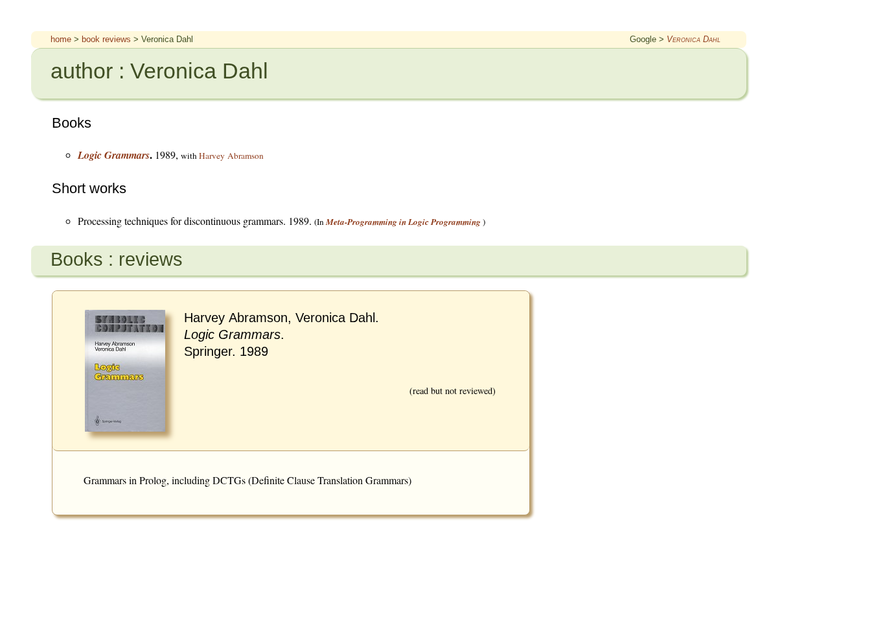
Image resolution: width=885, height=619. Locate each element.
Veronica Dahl (693, 39)
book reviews (106, 39)
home (61, 39)
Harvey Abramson (231, 155)
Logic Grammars (114, 155)
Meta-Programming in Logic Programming (403, 222)
